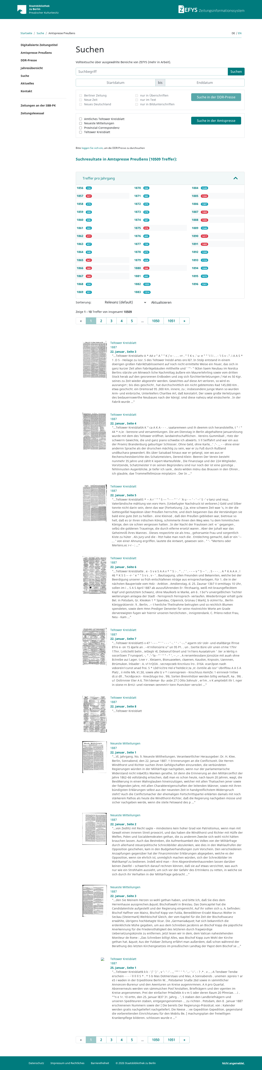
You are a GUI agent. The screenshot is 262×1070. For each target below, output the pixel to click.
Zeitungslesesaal (32, 113)
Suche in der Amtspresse (216, 120)
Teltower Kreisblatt (97, 132)
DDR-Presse (29, 60)
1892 (195, 252)
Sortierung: (83, 302)
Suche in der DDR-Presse (216, 97)
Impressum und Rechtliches (67, 1063)
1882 (138, 284)
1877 (138, 244)
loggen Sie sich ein (92, 147)
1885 (195, 196)
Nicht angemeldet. (233, 1063)
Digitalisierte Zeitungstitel (39, 45)
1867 (80, 276)
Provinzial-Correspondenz (102, 128)
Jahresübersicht (32, 68)
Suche (40, 33)
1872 (138, 204)
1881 (138, 276)
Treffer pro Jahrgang (99, 178)
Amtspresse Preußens (36, 53)
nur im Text (148, 100)
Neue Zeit (90, 100)
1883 (138, 292)
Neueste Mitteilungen (99, 123)
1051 (171, 321)
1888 (195, 220)
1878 (138, 252)
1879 (138, 260)
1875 (138, 228)
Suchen (236, 71)
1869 (80, 292)
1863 (80, 244)
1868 (80, 284)
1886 (195, 204)
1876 (138, 236)
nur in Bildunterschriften (157, 104)
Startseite (26, 33)
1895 (195, 276)
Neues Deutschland (97, 104)
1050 (155, 321)
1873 (138, 212)
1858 (80, 204)
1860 (80, 220)
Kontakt (26, 91)
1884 (195, 188)
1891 (195, 244)
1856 (80, 188)
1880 (138, 268)
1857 (80, 196)
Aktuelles (27, 83)
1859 (80, 212)
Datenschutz (36, 1063)
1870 (138, 188)
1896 (195, 284)
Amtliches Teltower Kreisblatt (104, 119)
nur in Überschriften (154, 95)
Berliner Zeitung (95, 95)
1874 (138, 220)
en (240, 33)
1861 (80, 228)
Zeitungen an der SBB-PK (38, 105)
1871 (138, 196)
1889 (195, 228)
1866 (80, 268)
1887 (195, 212)
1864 (80, 252)
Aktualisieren (161, 302)
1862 (80, 236)
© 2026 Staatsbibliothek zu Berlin (136, 1063)
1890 (195, 236)
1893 (195, 260)
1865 (80, 260)
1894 (195, 268)
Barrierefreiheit (100, 1063)
